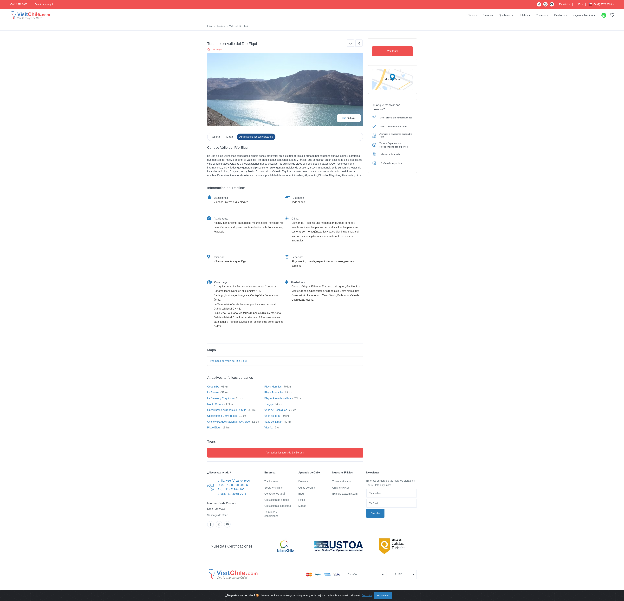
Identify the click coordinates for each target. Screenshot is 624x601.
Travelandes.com (342, 481)
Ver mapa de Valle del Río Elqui (228, 361)
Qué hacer (505, 15)
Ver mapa (217, 49)
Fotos (301, 499)
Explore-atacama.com (345, 493)
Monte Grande (215, 404)
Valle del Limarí (273, 421)
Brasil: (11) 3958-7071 (232, 493)
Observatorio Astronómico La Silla (226, 410)
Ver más (367, 595)
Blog (301, 493)
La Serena (213, 392)
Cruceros (541, 15)
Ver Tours (392, 51)
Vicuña (268, 427)
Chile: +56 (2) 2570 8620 (234, 480)
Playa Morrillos (273, 386)
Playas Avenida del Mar (278, 398)
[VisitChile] (30, 15)
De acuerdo (383, 595)
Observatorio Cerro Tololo (222, 415)
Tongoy (268, 404)
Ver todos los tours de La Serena (285, 452)
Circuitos (488, 15)
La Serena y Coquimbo (220, 398)
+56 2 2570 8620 (18, 4)
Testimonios (271, 481)
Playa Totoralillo (273, 392)
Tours (471, 15)
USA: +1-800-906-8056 (233, 485)
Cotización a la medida (277, 505)
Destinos (559, 15)
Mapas (302, 505)
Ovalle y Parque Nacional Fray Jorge (228, 421)
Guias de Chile (307, 487)
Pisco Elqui (213, 427)
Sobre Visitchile (273, 487)
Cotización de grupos (276, 499)
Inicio (210, 26)
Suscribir (375, 513)
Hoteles (523, 15)
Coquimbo (213, 386)
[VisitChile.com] (232, 574)
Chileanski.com (341, 487)
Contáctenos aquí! (44, 4)
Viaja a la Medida (583, 15)
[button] (564, 4)
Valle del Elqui (272, 415)
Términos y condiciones (271, 514)
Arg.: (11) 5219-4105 (231, 489)
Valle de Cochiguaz (275, 410)
